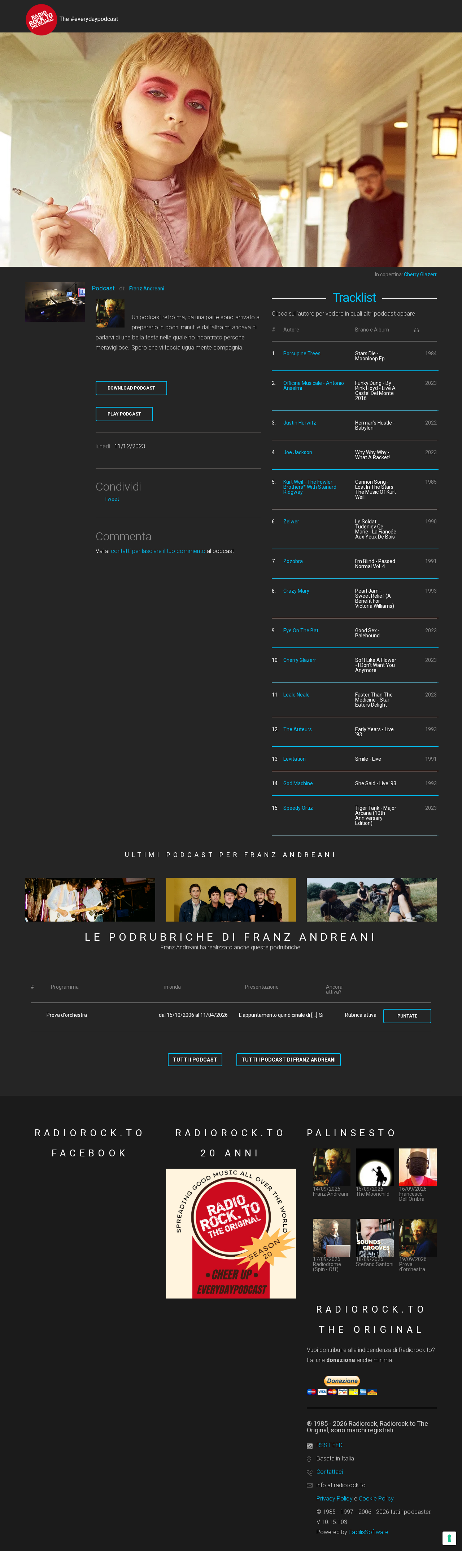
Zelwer (291, 521)
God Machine (298, 783)
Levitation (294, 759)
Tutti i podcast (195, 1060)
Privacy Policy (335, 1498)
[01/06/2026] (372, 900)
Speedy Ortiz (298, 808)
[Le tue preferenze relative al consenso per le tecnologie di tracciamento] (449, 1538)
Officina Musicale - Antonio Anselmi (313, 385)
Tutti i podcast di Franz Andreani (288, 1060)
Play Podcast (124, 414)
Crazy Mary (296, 591)
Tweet (111, 499)
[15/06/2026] (231, 900)
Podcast (103, 288)
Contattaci (330, 1471)
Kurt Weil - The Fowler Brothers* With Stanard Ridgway (309, 487)
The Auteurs (297, 729)
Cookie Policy (376, 1498)
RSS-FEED (330, 1445)
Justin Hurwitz (299, 423)
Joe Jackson (297, 452)
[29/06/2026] (90, 900)
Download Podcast (131, 388)
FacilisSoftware (368, 1532)
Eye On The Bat (300, 630)
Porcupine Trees (302, 353)
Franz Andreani (146, 288)
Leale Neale (296, 695)
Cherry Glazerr (299, 660)
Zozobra (293, 561)
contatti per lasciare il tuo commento (158, 551)
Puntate (407, 1016)
